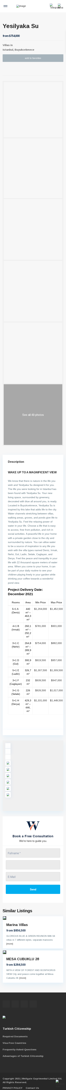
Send (33, 889)
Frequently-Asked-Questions (19, 1049)
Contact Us (32, 1088)
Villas (6, 45)
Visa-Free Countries (14, 1043)
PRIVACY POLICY (12, 1088)
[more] (9, 943)
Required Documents (15, 1036)
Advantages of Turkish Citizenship (23, 1056)
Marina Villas (17, 925)
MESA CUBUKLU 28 (22, 959)
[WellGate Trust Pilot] (18, 1018)
